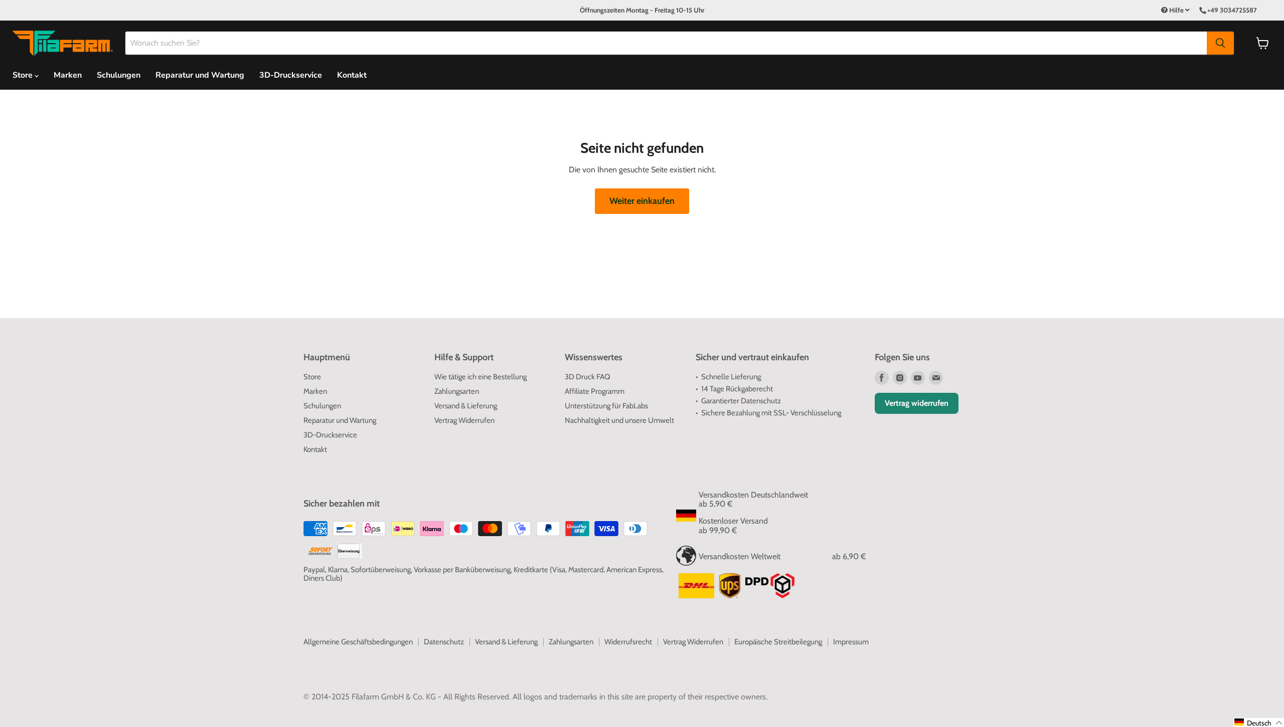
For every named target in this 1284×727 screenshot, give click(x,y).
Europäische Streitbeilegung (778, 641)
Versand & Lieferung (465, 405)
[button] (1258, 722)
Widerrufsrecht (628, 641)
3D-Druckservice (290, 75)
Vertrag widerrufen (916, 403)
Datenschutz (444, 641)
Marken (68, 75)
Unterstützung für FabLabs (606, 405)
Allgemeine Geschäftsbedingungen (358, 641)
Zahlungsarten (456, 391)
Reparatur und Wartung (199, 75)
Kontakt (352, 75)
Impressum (851, 641)
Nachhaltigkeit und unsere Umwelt (619, 420)
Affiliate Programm (594, 391)
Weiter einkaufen (642, 200)
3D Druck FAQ (587, 376)
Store (312, 376)
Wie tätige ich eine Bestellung (480, 376)
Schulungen (118, 75)
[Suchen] (1220, 43)
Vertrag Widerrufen (464, 420)
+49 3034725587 (1232, 10)
